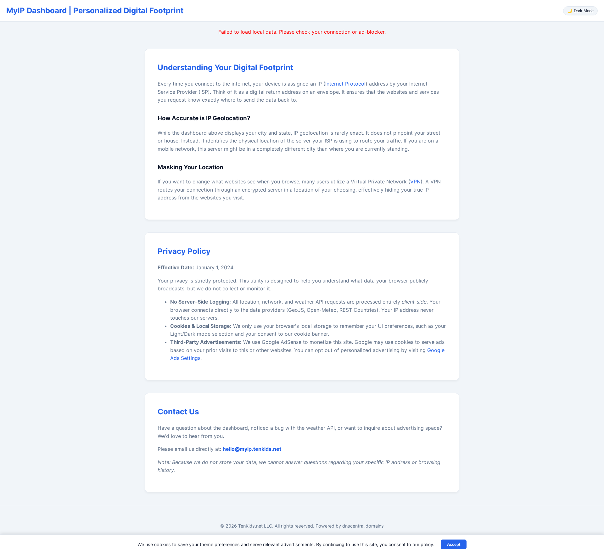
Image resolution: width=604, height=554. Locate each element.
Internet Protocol (345, 84)
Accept (453, 544)
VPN (415, 181)
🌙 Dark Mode (580, 10)
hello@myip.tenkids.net (252, 449)
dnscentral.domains (363, 526)
